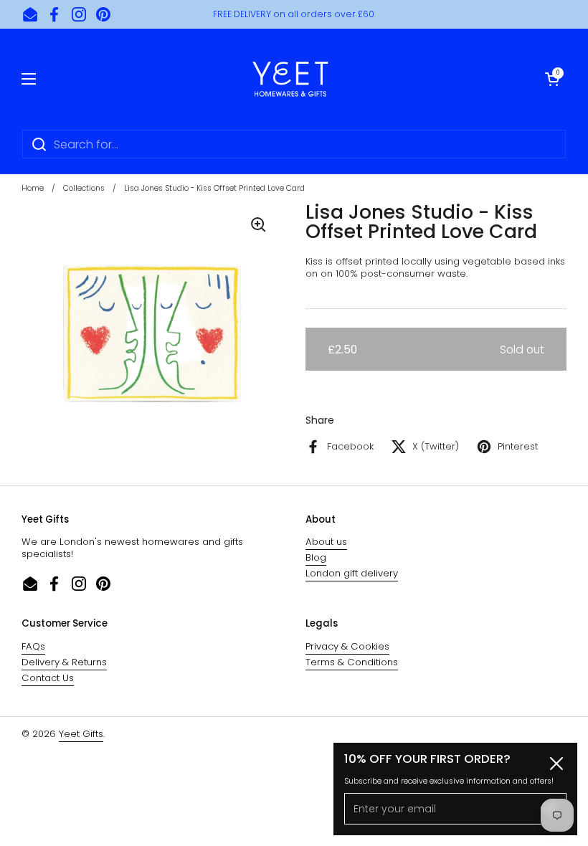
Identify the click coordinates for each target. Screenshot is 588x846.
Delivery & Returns (64, 662)
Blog (315, 557)
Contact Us (48, 678)
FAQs (33, 646)
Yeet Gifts (81, 734)
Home (33, 188)
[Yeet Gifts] (290, 79)
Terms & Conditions (351, 662)
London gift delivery (351, 573)
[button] (552, 79)
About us (326, 541)
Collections (84, 188)
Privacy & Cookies (347, 646)
